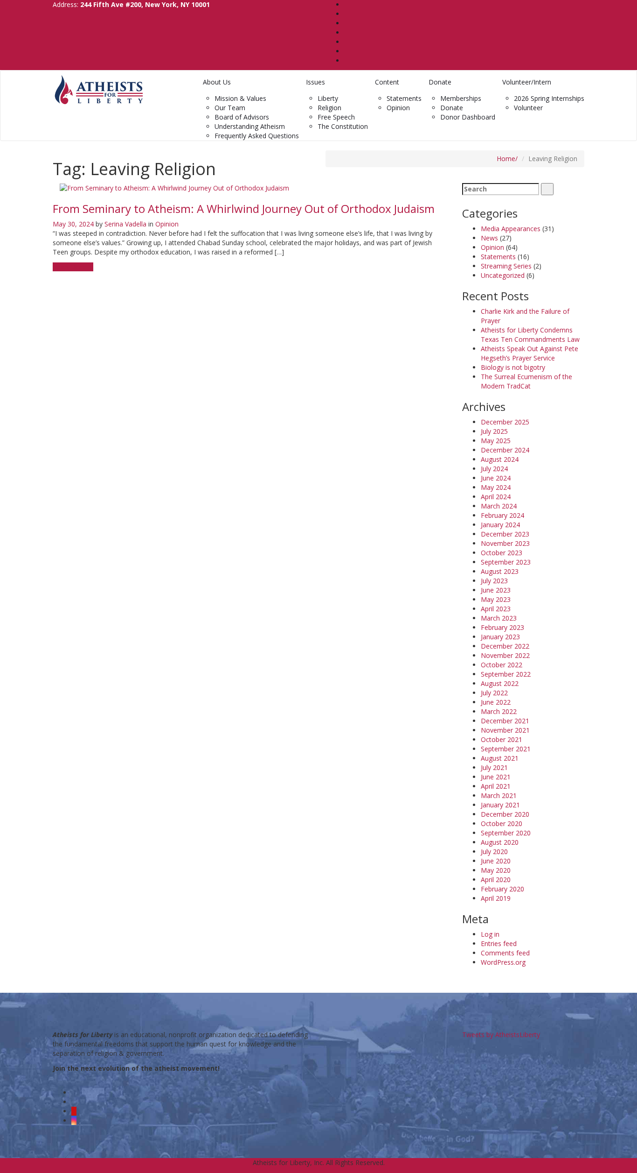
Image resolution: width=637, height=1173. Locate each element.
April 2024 (496, 496)
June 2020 (496, 860)
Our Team (230, 107)
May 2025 (496, 440)
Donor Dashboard (467, 117)
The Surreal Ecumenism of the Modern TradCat (526, 381)
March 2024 (499, 506)
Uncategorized (503, 275)
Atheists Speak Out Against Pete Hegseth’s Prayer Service (529, 353)
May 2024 (496, 487)
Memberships (460, 98)
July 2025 (494, 431)
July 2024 (494, 468)
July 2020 (494, 851)
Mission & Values (240, 98)
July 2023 (494, 580)
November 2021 (505, 730)
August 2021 (500, 758)
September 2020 (506, 832)
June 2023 (496, 590)
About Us (217, 82)
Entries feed (499, 943)
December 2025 (505, 421)
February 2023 (502, 627)
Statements (404, 98)
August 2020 (500, 842)
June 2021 (496, 776)
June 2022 (496, 702)
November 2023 (505, 543)
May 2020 (496, 870)
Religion (329, 107)
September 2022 (506, 674)
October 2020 (501, 823)
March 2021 (499, 795)
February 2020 (502, 888)
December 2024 (505, 449)
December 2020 (505, 814)
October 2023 (501, 552)
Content (387, 82)
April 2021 (496, 786)
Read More (70, 266)
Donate (440, 82)
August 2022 (500, 683)
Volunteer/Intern (526, 82)
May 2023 (496, 599)
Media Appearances (510, 228)
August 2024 (500, 459)
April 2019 (496, 898)
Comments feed (505, 952)
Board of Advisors (242, 117)
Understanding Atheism (250, 126)
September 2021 (506, 748)
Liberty (328, 98)
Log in (490, 934)
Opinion (398, 107)
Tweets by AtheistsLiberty (501, 1034)
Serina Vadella (125, 223)
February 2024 (502, 515)
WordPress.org (503, 962)
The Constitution (343, 126)
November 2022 (505, 655)
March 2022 (499, 711)
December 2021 (505, 720)
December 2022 (505, 646)
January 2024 (500, 524)
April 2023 (496, 608)
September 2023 (506, 562)
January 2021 (500, 804)
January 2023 (500, 636)
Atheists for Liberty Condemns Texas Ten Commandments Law (530, 334)
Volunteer (528, 107)
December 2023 (505, 534)
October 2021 (501, 739)
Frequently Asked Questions (257, 135)
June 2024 (496, 477)
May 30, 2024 (73, 223)
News (489, 237)
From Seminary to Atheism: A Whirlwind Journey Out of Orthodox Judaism (244, 208)
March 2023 (499, 618)
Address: (131, 4)
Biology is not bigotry (513, 367)
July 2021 (494, 767)
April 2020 (496, 879)
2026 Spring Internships (549, 98)
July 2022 (494, 692)
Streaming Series (506, 265)
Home (506, 158)
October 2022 (501, 664)
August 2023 (500, 571)
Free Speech (336, 117)
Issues (315, 82)
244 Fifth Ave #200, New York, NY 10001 (145, 4)
